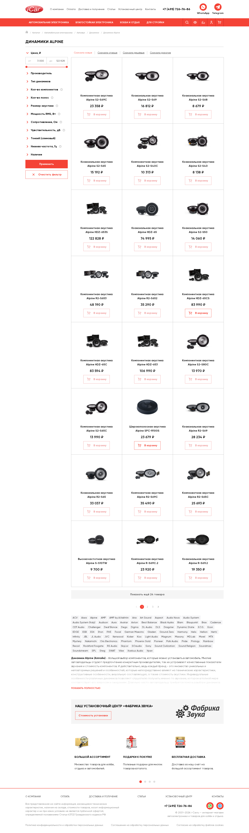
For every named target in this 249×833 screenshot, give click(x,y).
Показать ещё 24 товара (147, 594)
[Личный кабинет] (211, 22)
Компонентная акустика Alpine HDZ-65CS (198, 296)
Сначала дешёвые (133, 52)
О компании (57, 9)
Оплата (71, 9)
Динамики (94, 32)
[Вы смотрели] (195, 22)
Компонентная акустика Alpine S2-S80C (198, 362)
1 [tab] (140, 782)
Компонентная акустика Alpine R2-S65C (198, 494)
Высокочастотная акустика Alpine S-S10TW (96, 561)
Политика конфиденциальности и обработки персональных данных (64, 825)
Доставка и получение (91, 9)
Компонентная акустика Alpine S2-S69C (96, 97)
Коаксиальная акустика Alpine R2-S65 (97, 494)
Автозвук (81, 32)
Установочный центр (130, 9)
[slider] (26, 67)
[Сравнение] (203, 22)
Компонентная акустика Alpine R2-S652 (147, 296)
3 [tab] (150, 782)
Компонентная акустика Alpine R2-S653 (96, 296)
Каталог (36, 32)
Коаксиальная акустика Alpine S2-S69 (147, 97)
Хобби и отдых (130, 22)
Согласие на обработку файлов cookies (200, 825)
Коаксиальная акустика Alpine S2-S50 (198, 230)
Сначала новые (83, 52)
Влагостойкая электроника (94, 22)
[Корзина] (219, 22)
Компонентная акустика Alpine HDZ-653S (96, 230)
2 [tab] (145, 782)
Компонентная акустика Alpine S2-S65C (96, 428)
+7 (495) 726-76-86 (176, 9)
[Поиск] (187, 22)
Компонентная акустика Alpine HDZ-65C (96, 362)
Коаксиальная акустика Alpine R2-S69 (198, 428)
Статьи (111, 9)
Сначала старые (107, 52)
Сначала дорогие (160, 52)
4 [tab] (154, 782)
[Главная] (27, 32)
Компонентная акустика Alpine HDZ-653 (147, 362)
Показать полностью (85, 688)
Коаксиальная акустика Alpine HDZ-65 (147, 230)
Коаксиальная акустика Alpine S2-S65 (97, 163)
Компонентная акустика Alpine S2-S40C (147, 163)
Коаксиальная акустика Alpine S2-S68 (198, 97)
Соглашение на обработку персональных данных (140, 825)
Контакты (150, 9)
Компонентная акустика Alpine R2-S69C (147, 494)
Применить (46, 164)
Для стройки (155, 22)
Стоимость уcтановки (93, 715)
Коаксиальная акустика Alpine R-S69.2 (198, 561)
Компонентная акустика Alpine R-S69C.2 (147, 561)
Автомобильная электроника (49, 22)
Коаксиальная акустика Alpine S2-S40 (198, 163)
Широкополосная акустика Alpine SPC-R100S (147, 428)
